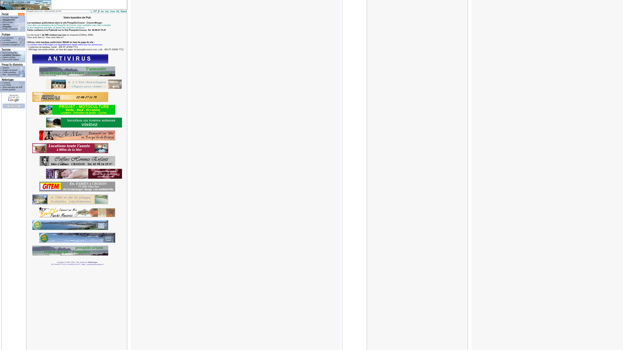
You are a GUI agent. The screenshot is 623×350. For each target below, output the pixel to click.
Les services (7, 38)
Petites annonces (9, 29)
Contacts (5, 83)
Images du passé (9, 70)
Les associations (9, 42)
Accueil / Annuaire (9, 18)
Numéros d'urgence (10, 45)
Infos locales (7, 22)
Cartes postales (8, 72)
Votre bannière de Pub (11, 87)
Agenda (5, 24)
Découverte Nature (10, 59)
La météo (6, 40)
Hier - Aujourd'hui (9, 75)
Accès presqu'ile (9, 53)
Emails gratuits (8, 89)
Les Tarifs (6, 85)
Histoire (5, 68)
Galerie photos (8, 57)
